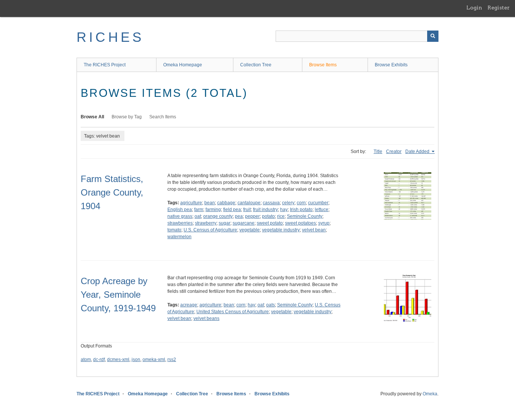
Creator (394, 151)
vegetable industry (281, 230)
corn (301, 202)
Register (498, 8)
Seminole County (304, 216)
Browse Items (323, 64)
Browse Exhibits (391, 64)
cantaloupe (249, 202)
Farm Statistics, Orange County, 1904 (112, 192)
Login (474, 8)
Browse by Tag (127, 116)
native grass (179, 216)
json (136, 359)
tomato (174, 230)
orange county (218, 216)
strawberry (205, 223)
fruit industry (265, 209)
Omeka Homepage (182, 64)
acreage (188, 305)
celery (288, 202)
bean (209, 202)
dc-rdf (99, 359)
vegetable (249, 230)
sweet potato (270, 223)
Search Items (162, 116)
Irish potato (301, 209)
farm (198, 209)
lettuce (321, 209)
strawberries (180, 223)
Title (378, 151)
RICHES (110, 37)
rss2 (171, 359)
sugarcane (243, 223)
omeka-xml (154, 359)
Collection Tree (255, 64)
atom (86, 359)
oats (270, 305)
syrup (324, 223)
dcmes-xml (118, 359)
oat (198, 216)
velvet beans (206, 318)
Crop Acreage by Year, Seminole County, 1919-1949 (118, 294)
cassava (271, 202)
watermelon (179, 236)
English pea (179, 209)
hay (284, 209)
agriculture (191, 202)
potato (268, 216)
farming (213, 209)
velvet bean (314, 230)
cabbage (226, 202)
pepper (252, 216)
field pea (232, 209)
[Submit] (432, 36)
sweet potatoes (300, 223)
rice (281, 216)
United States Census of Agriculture (232, 311)
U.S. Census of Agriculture (210, 230)
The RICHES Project (105, 64)
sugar (224, 223)
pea (239, 216)
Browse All (92, 116)
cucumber (318, 202)
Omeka (430, 393)
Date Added (418, 151)
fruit (247, 209)
